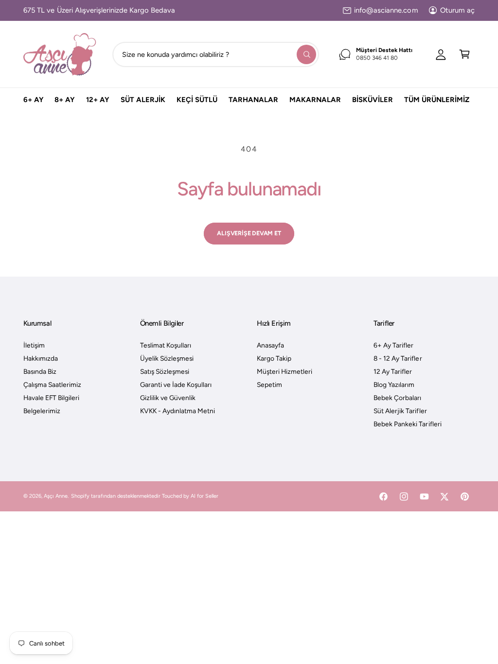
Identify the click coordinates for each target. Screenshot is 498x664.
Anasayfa (270, 345)
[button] (465, 54)
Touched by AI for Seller (190, 496)
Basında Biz (39, 371)
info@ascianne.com (386, 10)
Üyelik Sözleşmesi (167, 358)
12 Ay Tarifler (393, 371)
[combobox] (215, 54)
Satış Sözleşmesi (164, 371)
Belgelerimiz (41, 411)
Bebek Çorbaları (397, 398)
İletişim (34, 345)
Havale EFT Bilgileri (51, 398)
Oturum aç (457, 10)
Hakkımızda (40, 358)
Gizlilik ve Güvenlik (168, 398)
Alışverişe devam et (249, 233)
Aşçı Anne (56, 496)
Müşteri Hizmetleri (284, 371)
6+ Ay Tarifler (393, 345)
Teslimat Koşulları (165, 345)
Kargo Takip (274, 358)
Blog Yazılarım (394, 384)
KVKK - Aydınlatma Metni (177, 411)
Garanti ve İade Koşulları (176, 384)
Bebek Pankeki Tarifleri (407, 424)
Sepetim (269, 384)
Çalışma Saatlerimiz (52, 384)
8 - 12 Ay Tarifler (398, 358)
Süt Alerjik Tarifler (400, 411)
